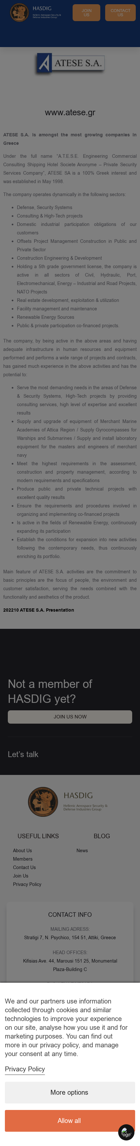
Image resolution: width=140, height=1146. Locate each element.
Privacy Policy (25, 1069)
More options (69, 1092)
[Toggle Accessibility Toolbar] (126, 1132)
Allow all (69, 1120)
